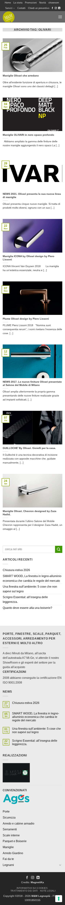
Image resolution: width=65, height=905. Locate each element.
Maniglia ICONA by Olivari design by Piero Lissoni (28, 258)
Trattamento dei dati (24, 891)
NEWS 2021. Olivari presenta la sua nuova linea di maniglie (32, 196)
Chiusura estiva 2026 (16, 570)
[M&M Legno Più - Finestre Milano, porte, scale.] (14, 16)
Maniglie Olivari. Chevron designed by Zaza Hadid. (29, 513)
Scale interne (11, 835)
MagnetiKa (37, 882)
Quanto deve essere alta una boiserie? (27, 607)
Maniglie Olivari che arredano (21, 75)
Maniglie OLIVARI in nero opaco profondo (28, 135)
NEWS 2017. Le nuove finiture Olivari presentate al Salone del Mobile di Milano (32, 383)
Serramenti (10, 829)
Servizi (8, 8)
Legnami (8, 864)
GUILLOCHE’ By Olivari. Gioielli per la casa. (29, 448)
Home (8, 2)
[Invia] (58, 549)
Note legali (47, 891)
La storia (17, 2)
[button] (60, 16)
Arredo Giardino (13, 853)
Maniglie (8, 847)
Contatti (21, 8)
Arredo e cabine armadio (18, 823)
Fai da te (8, 858)
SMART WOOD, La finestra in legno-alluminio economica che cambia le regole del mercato (32, 578)
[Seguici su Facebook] (52, 8)
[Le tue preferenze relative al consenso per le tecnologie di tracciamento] (58, 898)
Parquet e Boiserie (15, 841)
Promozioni (31, 2)
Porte (6, 811)
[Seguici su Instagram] (56, 8)
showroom (53, 2)
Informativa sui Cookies (32, 888)
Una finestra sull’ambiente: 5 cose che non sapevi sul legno (30, 589)
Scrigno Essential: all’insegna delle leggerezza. (25, 599)
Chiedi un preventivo (38, 8)
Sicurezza (9, 817)
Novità (42, 2)
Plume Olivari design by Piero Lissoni (26, 318)
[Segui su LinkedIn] (59, 8)
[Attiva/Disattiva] (60, 865)
